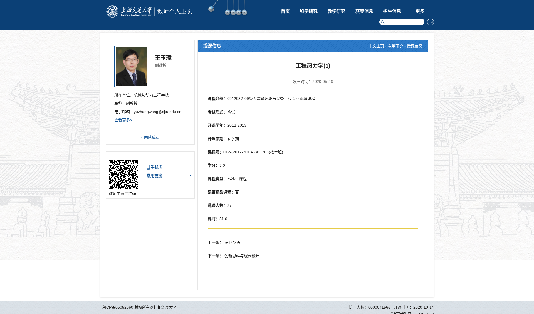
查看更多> (123, 120)
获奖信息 (364, 11)
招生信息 (392, 11)
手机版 (156, 167)
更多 (420, 11)
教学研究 (336, 11)
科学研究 (309, 11)
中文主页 (376, 46)
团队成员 (152, 137)
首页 (285, 11)
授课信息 (414, 46)
